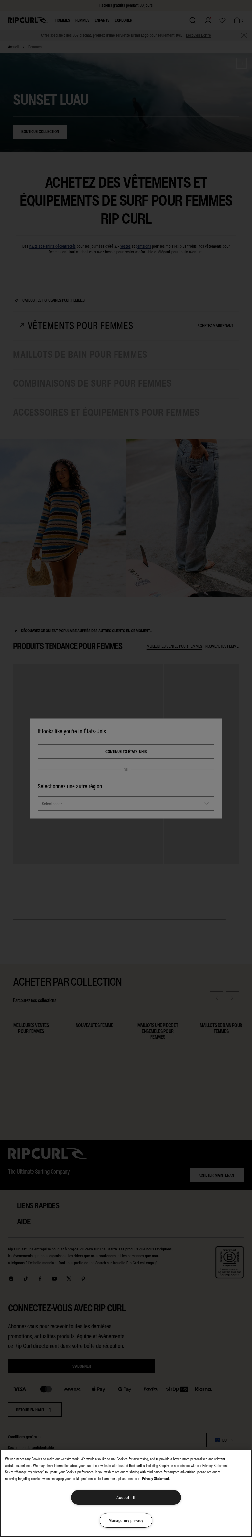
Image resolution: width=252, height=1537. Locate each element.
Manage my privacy (126, 1520)
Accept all (125, 1497)
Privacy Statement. (156, 1478)
